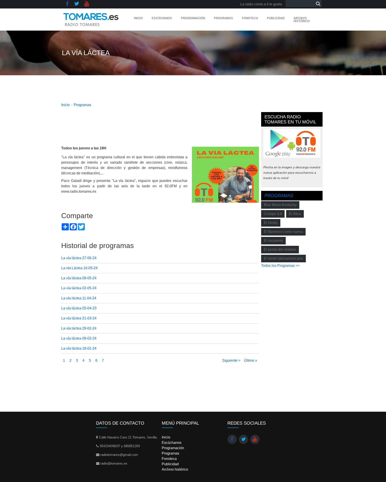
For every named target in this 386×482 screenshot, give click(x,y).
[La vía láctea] (225, 174)
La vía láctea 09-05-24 (78, 278)
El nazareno (273, 240)
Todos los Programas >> (280, 265)
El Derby (271, 223)
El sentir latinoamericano (283, 258)
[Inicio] (91, 19)
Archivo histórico (302, 20)
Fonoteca (250, 18)
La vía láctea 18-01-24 (78, 348)
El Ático (295, 214)
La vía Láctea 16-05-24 (79, 268)
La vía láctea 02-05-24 (78, 288)
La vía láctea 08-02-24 (78, 338)
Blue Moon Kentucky (280, 205)
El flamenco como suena (283, 232)
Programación (193, 18)
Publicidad (276, 18)
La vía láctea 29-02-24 (78, 328)
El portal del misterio (280, 249)
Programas (223, 18)
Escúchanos (162, 18)
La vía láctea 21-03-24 (78, 318)
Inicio (138, 18)
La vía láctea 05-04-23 (78, 308)
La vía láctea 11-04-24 (78, 298)
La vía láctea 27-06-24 (78, 258)
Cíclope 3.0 (273, 214)
